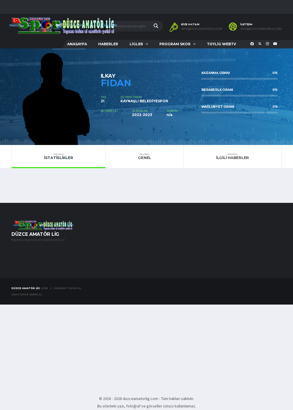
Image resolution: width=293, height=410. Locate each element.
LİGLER (136, 44)
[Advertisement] (146, 347)
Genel (144, 156)
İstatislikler (58, 156)
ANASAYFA (77, 44)
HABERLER (108, 44)
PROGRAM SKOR (175, 44)
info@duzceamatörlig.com (201, 29)
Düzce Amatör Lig (25, 288)
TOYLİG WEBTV (221, 44)
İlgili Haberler (232, 156)
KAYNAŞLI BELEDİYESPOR (144, 101)
